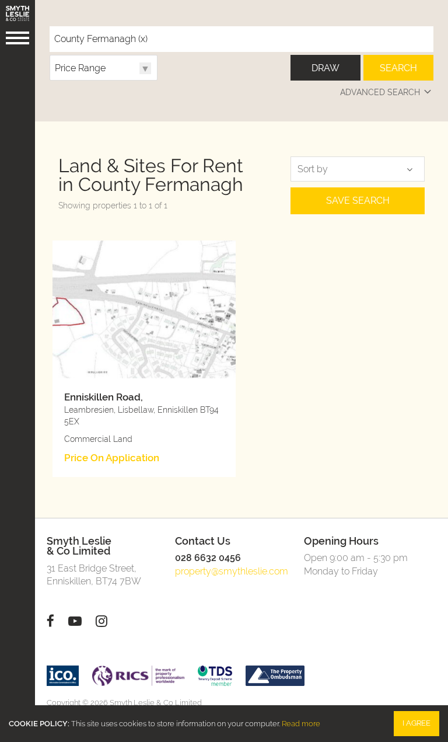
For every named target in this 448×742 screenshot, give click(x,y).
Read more (301, 723)
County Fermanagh (101, 39)
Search (398, 68)
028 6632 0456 (208, 557)
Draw (326, 68)
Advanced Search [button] (380, 92)
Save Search (358, 200)
